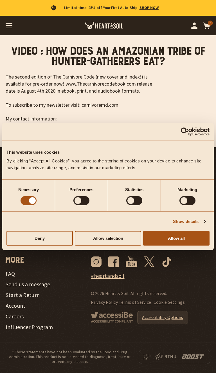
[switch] (81, 200)
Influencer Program (29, 327)
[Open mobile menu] (9, 25)
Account (15, 306)
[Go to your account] (194, 26)
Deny (40, 238)
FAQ (10, 274)
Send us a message (28, 284)
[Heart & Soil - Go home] (104, 25)
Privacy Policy (104, 302)
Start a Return (23, 295)
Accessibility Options (162, 317)
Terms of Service (135, 302)
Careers (15, 316)
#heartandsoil (108, 276)
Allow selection (108, 238)
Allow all (176, 238)
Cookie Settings (169, 302)
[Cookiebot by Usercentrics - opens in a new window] (185, 131)
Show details (186, 221)
